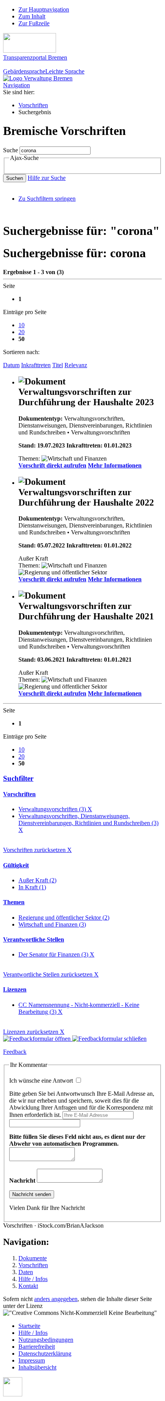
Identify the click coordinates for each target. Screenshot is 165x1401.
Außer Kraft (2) (37, 880)
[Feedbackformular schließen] (109, 1038)
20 (21, 332)
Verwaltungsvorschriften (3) (55, 809)
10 (21, 325)
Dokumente (32, 1258)
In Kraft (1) (32, 887)
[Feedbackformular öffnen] (37, 1038)
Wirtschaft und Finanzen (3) (52, 924)
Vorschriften (33, 105)
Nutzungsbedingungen (45, 1339)
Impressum (31, 1360)
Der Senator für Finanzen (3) (56, 954)
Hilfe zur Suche (47, 178)
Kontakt (28, 1286)
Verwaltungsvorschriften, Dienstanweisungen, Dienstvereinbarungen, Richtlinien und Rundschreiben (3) (88, 823)
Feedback (14, 1051)
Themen (14, 902)
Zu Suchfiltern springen (47, 198)
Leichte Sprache (64, 71)
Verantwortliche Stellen (33, 939)
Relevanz (75, 365)
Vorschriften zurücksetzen (37, 850)
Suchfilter (18, 778)
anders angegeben (56, 1299)
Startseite (29, 1326)
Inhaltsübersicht (37, 1367)
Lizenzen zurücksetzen (33, 1031)
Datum (11, 365)
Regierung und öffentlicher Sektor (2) (63, 917)
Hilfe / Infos (33, 1279)
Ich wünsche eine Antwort (41, 1080)
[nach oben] (12, 1394)
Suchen (14, 178)
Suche (10, 150)
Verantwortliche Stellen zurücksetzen (51, 974)
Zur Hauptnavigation (43, 9)
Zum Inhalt (31, 16)
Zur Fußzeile (34, 23)
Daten (25, 1272)
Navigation (16, 85)
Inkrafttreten (36, 365)
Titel (57, 365)
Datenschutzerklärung (44, 1353)
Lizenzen (14, 989)
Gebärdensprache (24, 71)
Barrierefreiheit (36, 1346)
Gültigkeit (16, 865)
